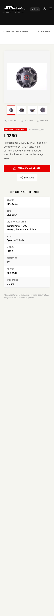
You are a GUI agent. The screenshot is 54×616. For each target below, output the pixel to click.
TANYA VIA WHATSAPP (29, 168)
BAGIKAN (45, 31)
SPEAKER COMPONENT (16, 31)
